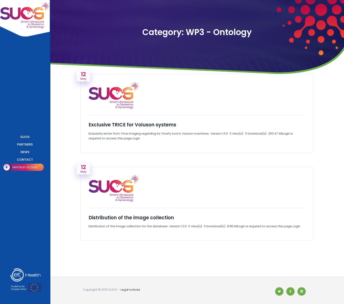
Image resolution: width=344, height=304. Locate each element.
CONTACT (25, 159)
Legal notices (130, 289)
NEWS (25, 152)
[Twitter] (279, 291)
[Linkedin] (301, 291)
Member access (25, 167)
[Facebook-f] (290, 291)
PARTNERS (25, 144)
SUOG (25, 137)
